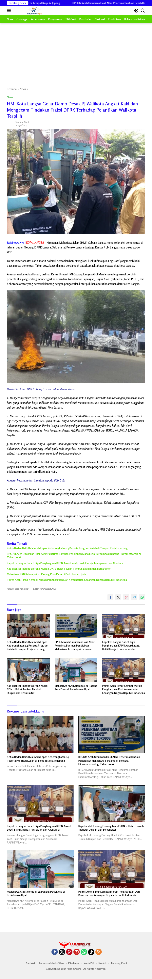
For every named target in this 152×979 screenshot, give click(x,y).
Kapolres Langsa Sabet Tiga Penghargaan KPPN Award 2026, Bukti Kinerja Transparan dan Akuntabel (65, 563)
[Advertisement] (76, 53)
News (10, 97)
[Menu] (9, 10)
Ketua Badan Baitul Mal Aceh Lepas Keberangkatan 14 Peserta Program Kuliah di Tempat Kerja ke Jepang (67, 548)
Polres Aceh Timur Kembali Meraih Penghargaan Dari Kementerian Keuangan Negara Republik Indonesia (67, 579)
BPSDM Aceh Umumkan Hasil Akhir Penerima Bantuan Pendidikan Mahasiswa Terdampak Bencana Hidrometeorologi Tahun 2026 (74, 555)
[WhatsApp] (84, 952)
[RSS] (98, 952)
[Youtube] (76, 952)
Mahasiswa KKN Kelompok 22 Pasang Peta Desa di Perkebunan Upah (46, 574)
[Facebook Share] (110, 597)
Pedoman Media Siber (51, 963)
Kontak (103, 963)
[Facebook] (54, 952)
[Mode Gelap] (136, 10)
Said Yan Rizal (22, 122)
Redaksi (30, 963)
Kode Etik (89, 963)
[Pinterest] (69, 952)
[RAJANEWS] (29, 10)
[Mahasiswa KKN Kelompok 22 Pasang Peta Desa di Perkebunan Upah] (76, 670)
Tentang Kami (119, 963)
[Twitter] (62, 952)
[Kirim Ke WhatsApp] (142, 597)
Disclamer (74, 963)
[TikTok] (91, 952)
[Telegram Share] (134, 597)
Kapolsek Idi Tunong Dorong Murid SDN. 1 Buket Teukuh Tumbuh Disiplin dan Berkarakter (59, 568)
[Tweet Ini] (118, 597)
